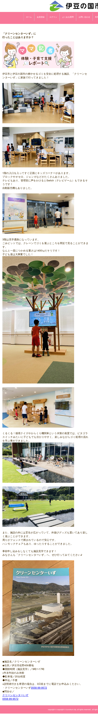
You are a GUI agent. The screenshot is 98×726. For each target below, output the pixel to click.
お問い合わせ (84, 17)
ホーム (29, 17)
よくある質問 (68, 17)
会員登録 (40, 17)
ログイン (53, 17)
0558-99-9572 (39, 687)
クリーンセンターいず (15, 695)
